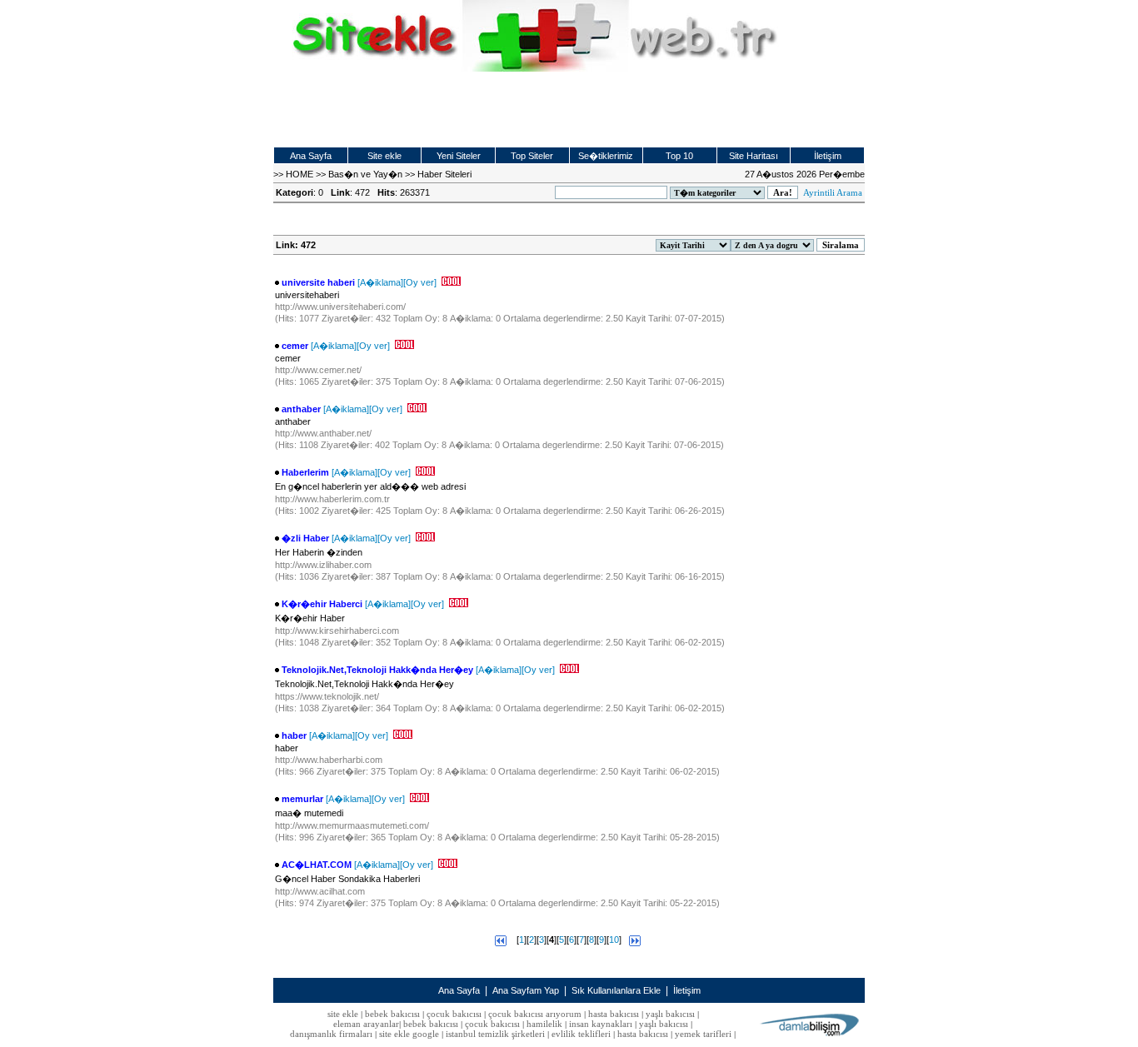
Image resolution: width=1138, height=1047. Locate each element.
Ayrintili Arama (832, 192)
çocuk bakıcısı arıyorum (534, 1014)
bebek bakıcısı (392, 1014)
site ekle (342, 1014)
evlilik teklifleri (582, 1034)
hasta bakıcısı (613, 1014)
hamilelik (544, 1024)
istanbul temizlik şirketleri (495, 1034)
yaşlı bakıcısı (670, 1014)
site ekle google (409, 1034)
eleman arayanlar (366, 1024)
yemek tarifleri (703, 1034)
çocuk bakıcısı (454, 1014)
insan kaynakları (600, 1024)
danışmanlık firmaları (331, 1034)
